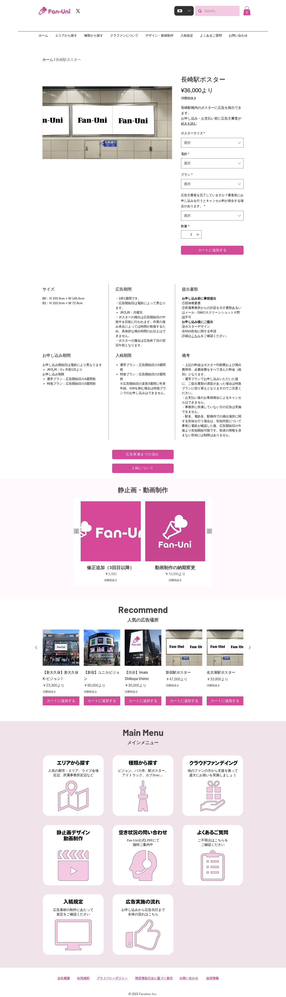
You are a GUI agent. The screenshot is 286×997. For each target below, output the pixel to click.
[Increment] (198, 234)
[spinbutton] (191, 234)
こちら (196, 336)
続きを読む (189, 123)
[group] (143, 541)
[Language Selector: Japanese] (184, 11)
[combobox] (212, 143)
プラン (186, 174)
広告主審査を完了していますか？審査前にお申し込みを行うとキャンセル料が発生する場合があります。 (212, 200)
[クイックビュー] (61, 648)
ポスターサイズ (193, 133)
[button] (247, 10)
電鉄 (185, 154)
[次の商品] (209, 531)
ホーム (47, 60)
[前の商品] (76, 531)
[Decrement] (184, 234)
